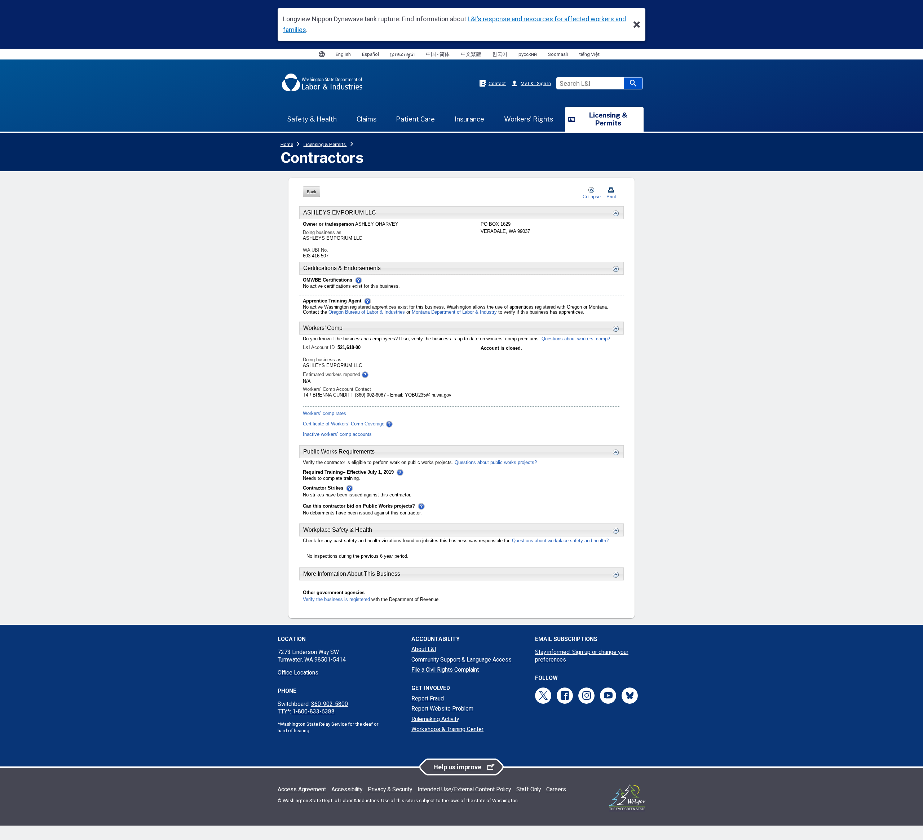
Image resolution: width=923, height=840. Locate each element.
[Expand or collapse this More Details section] (614, 575)
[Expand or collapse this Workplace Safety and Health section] (614, 531)
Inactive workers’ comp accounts (337, 434)
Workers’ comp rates (324, 413)
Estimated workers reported (332, 374)
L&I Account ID (319, 347)
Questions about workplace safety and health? (560, 540)
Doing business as (322, 232)
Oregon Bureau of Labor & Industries (366, 312)
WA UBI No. (315, 250)
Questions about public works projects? (496, 462)
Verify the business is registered (336, 599)
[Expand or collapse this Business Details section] (614, 213)
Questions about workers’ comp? (576, 338)
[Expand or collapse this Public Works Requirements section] (614, 452)
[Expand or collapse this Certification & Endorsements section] (614, 269)
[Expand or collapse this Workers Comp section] (614, 329)
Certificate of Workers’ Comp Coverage (343, 423)
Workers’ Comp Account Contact (337, 389)
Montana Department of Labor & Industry (455, 312)
